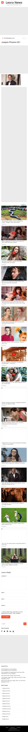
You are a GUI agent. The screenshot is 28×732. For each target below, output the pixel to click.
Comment (4, 576)
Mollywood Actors (6, 711)
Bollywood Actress (6, 696)
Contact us (12, 727)
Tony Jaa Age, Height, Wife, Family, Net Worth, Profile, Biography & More (13, 678)
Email (3, 599)
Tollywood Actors (6, 688)
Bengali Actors (5, 716)
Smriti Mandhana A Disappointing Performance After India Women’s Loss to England (13, 673)
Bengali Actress (5, 719)
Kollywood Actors (6, 701)
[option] (15, 38)
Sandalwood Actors (6, 706)
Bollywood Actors (6, 693)
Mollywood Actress (6, 713)
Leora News (14, 2)
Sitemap (18, 727)
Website (3, 605)
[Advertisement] (14, 21)
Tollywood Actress (6, 690)
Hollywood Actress (6, 698)
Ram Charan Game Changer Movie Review (10, 675)
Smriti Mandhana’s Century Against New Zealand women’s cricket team (9, 669)
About (7, 727)
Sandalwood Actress (6, 708)
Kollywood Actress (6, 703)
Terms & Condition (13, 728)
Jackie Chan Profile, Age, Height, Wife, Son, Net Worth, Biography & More (13, 681)
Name (3, 592)
